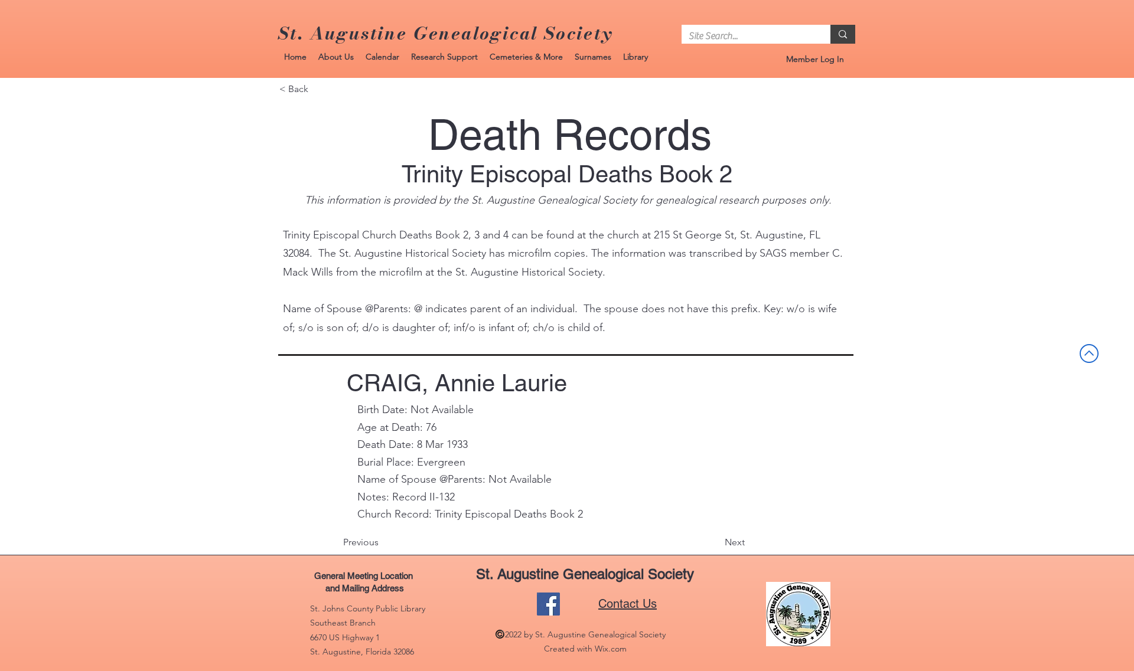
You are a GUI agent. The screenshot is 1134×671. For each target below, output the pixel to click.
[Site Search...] (842, 34)
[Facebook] (548, 604)
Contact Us (627, 604)
